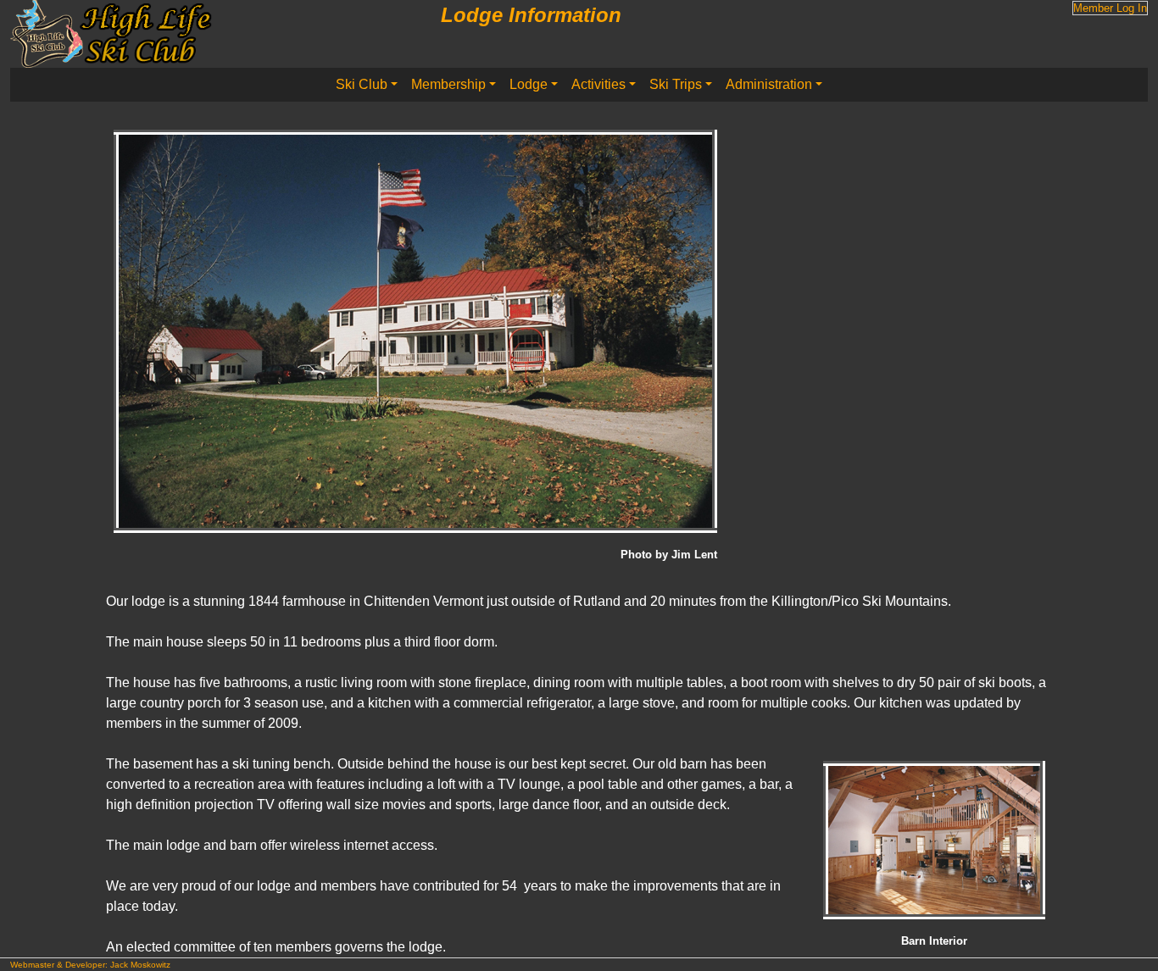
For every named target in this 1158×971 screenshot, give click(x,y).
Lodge (528, 84)
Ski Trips (675, 84)
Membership (448, 84)
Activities (598, 84)
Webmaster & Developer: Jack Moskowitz (90, 964)
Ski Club (361, 84)
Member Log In (1110, 8)
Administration (769, 84)
